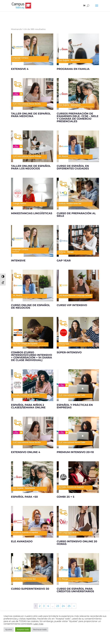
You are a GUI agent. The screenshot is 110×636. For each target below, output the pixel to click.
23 (57, 606)
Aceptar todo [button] (23, 629)
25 (69, 606)
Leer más (38, 624)
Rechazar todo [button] (40, 629)
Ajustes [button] (8, 629)
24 (63, 606)
